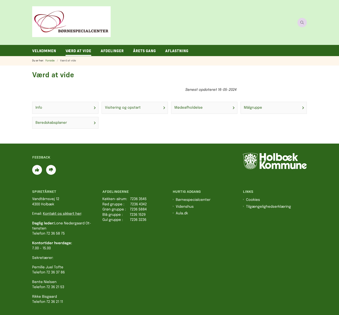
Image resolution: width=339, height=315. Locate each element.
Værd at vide (78, 51)
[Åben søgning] (302, 22)
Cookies (253, 200)
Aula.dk (182, 213)
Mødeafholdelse (188, 107)
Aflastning (176, 51)
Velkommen (44, 51)
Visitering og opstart (123, 107)
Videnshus (185, 206)
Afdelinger (112, 51)
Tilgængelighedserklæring (268, 206)
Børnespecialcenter (193, 200)
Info (39, 107)
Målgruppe (253, 107)
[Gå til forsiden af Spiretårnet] (163, 22)
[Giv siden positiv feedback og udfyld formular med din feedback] (37, 170)
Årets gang (144, 51)
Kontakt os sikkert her (62, 214)
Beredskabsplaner (51, 123)
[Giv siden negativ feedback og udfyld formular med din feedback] (51, 170)
